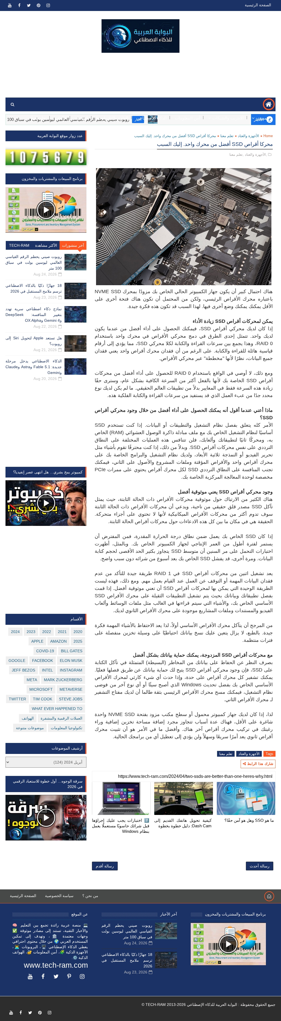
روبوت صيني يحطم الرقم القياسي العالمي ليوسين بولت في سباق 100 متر (33, 262)
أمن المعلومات (187, 118)
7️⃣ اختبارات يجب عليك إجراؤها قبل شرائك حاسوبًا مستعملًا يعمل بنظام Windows (120, 826)
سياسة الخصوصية (59, 896)
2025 (78, 641)
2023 (31, 631)
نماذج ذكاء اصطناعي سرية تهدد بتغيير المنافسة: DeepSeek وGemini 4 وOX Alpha (33, 315)
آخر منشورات (73, 245)
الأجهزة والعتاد (248, 136)
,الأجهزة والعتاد (256, 154)
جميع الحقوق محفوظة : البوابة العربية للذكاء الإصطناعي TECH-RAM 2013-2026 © (209, 1004)
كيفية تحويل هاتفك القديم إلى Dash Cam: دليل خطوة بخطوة (183, 823)
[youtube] (9, 5)
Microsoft (41, 689)
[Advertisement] (140, 75)
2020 (78, 631)
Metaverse (71, 689)
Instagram (71, 670)
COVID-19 (45, 651)
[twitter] (29, 5)
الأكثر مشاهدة (46, 245)
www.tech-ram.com (56, 965)
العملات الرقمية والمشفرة (61, 718)
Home (268, 136)
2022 (46, 631)
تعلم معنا (38, 118)
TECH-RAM (19, 245)
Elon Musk (71, 660)
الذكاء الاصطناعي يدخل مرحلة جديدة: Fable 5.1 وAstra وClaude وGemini (33, 367)
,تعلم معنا (236, 154)
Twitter (17, 699)
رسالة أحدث (259, 866)
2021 (62, 631)
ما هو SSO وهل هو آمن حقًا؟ (249, 820)
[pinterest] (38, 5)
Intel (47, 670)
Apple (37, 641)
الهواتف (81, 118)
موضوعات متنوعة (30, 728)
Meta (32, 680)
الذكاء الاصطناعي (151, 118)
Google (17, 660)
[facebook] (19, 5)
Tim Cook (42, 699)
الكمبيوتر (263, 118)
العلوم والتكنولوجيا (112, 118)
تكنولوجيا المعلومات (66, 728)
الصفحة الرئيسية (258, 5)
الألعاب (61, 118)
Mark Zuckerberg (63, 680)
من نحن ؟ (90, 896)
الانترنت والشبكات (228, 118)
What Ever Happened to (57, 708)
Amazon (58, 641)
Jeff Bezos (23, 670)
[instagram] (48, 5)
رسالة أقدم (105, 866)
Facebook (42, 660)
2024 (15, 631)
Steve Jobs (70, 699)
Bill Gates (71, 651)
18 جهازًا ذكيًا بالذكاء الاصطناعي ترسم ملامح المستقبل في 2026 (127, 960)
